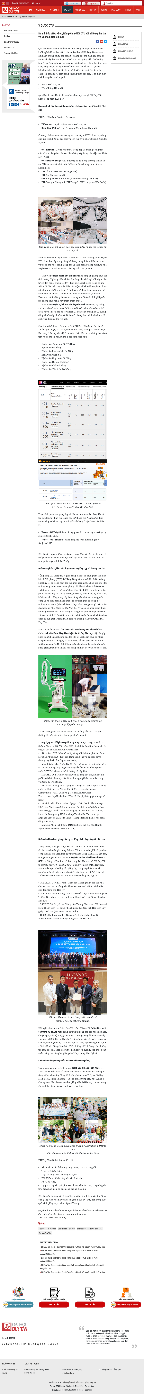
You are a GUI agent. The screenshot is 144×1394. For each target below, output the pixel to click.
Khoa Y (121, 37)
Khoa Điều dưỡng (125, 51)
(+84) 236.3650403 (21, 3)
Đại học (22, 16)
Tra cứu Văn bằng (11, 53)
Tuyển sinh (54, 9)
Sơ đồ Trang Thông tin (9, 1369)
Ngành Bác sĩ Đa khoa (47, 1228)
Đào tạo (67, 9)
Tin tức (128, 9)
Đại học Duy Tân (45, 1233)
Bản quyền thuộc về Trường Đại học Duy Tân (79, 1382)
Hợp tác (92, 9)
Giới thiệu (40, 9)
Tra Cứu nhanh (69, 1373)
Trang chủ (6, 16)
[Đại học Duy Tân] (14, 1326)
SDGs (138, 9)
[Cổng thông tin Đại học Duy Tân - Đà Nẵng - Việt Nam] (91, 3)
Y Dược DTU (30, 16)
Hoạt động (116, 9)
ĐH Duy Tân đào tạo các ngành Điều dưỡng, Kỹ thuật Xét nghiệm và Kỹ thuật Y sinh (73, 1246)
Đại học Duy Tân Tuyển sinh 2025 (90, 1228)
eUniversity (9, 47)
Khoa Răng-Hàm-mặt (127, 58)
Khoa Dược (123, 44)
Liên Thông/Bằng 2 (11, 41)
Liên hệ (37, 3)
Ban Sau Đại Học (11, 30)
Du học (104, 9)
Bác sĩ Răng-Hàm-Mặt (66, 1228)
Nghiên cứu (80, 9)
